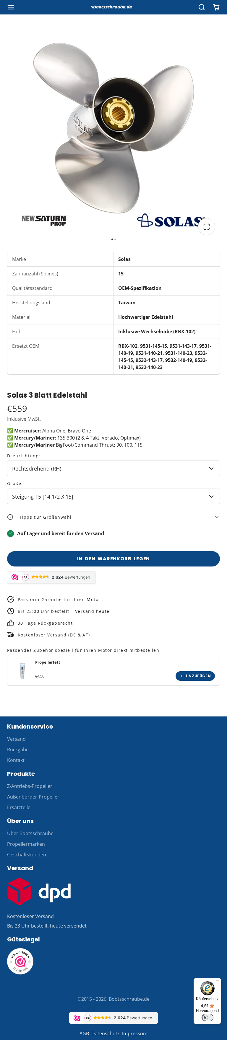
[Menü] (217, 981)
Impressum (134, 1033)
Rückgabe (18, 749)
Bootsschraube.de (129, 999)
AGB (84, 1033)
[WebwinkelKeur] (20, 973)
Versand (16, 739)
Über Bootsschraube (30, 833)
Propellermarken (26, 844)
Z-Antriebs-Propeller (29, 786)
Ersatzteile (18, 807)
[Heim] (113, 7)
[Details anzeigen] (22, 670)
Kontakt (16, 760)
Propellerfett (47, 662)
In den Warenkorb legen (113, 558)
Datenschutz (105, 1033)
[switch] (207, 1017)
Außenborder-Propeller (33, 797)
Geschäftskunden (26, 854)
